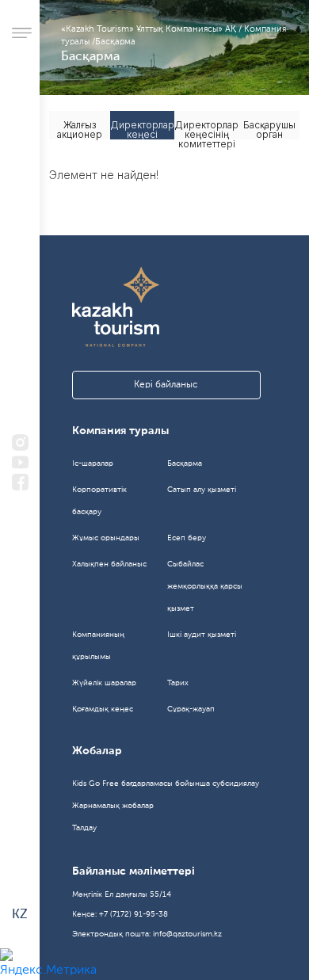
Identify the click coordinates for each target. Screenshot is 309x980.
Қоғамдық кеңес (102, 709)
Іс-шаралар (92, 463)
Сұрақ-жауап (191, 709)
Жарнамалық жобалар (113, 806)
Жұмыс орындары (105, 538)
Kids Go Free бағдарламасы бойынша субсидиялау (165, 783)
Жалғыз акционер (79, 129)
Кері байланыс (166, 385)
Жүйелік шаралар (104, 683)
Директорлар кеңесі (142, 129)
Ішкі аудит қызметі (201, 635)
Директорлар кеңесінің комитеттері (206, 129)
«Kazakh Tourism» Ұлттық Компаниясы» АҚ (149, 29)
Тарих (178, 683)
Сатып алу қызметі (201, 490)
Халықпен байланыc (109, 564)
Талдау (84, 828)
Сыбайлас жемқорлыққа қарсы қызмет (204, 586)
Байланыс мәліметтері (133, 871)
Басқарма (115, 42)
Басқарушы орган (269, 129)
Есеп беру (186, 538)
